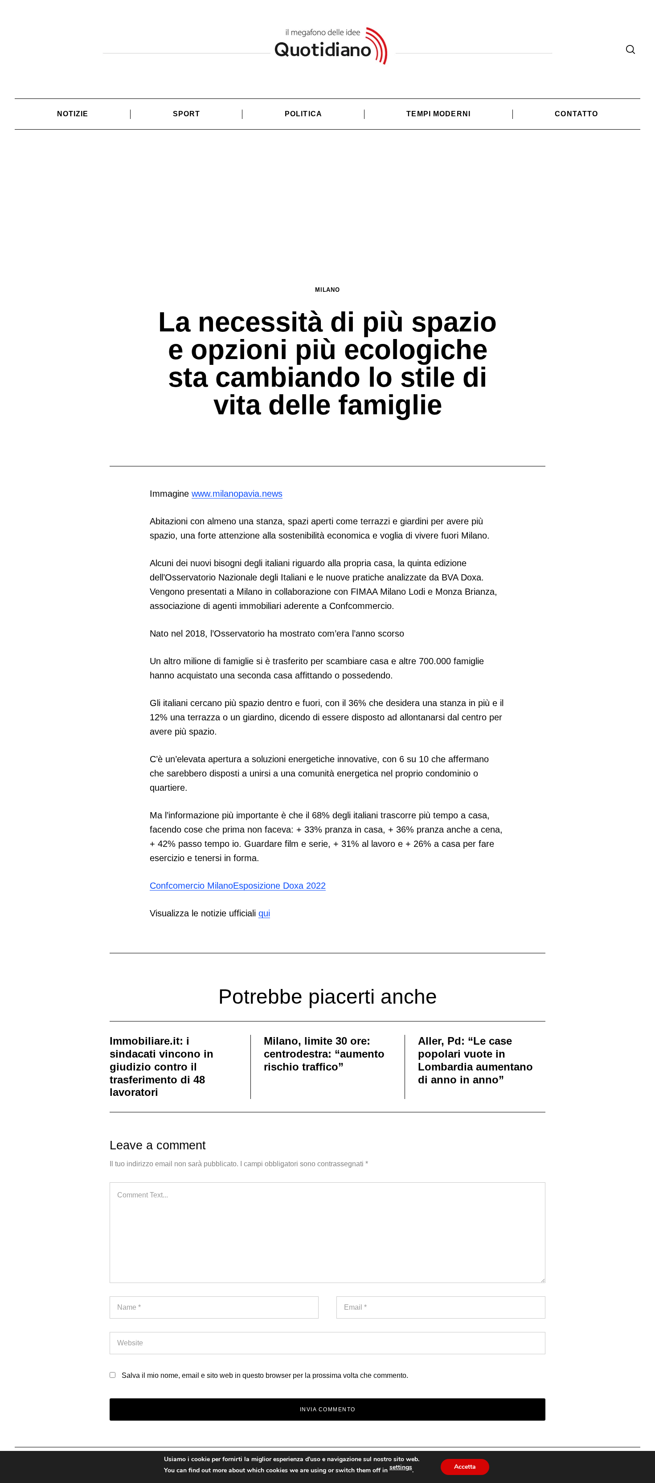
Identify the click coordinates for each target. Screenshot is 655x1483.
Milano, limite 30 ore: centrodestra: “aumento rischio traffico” (324, 1054)
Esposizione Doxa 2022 (279, 886)
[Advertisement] (327, 218)
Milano (327, 289)
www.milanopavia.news (237, 493)
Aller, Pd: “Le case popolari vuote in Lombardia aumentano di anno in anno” (475, 1060)
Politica (303, 114)
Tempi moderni (438, 114)
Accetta (465, 1467)
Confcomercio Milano (191, 886)
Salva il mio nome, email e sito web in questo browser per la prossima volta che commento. (265, 1375)
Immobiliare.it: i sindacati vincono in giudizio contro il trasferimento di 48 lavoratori (161, 1066)
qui (264, 913)
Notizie (73, 114)
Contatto (576, 114)
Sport (187, 114)
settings (400, 1467)
